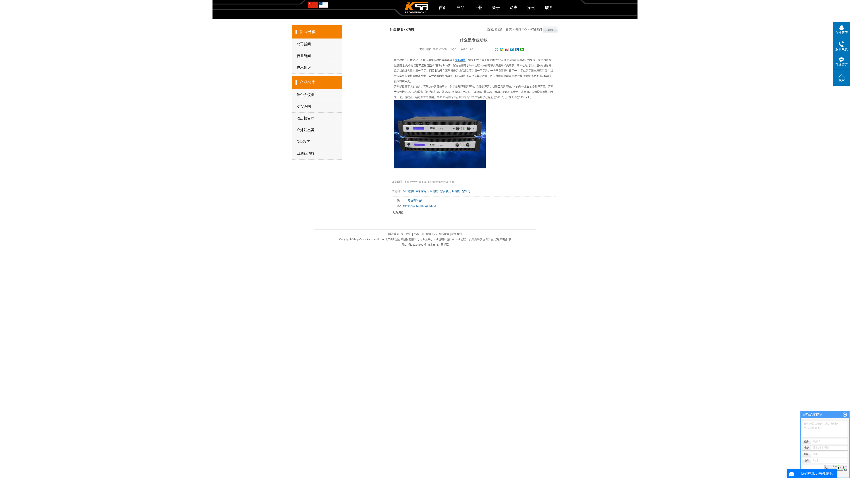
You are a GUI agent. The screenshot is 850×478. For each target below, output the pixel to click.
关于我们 (406, 234)
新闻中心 (521, 29)
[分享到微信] (522, 49)
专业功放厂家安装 (437, 191)
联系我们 (456, 234)
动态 (514, 8)
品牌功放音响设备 (482, 239)
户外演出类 (305, 130)
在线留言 (444, 234)
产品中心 (418, 234)
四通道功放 (305, 153)
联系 (549, 8)
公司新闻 (304, 44)
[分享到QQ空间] (502, 49)
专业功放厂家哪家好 (414, 191)
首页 (443, 8)
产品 (460, 8)
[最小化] (845, 414)
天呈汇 (445, 244)
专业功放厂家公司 (459, 191)
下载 (478, 8)
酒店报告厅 (305, 118)
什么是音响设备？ (413, 200)
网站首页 (393, 234)
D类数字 (303, 142)
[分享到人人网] (517, 49)
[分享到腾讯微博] (512, 49)
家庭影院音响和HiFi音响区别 (419, 206)
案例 (531, 8)
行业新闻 (304, 56)
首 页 (509, 29)
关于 (496, 8)
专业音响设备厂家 (443, 239)
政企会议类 (305, 95)
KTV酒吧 (304, 106)
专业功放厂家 (463, 239)
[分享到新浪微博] (507, 49)
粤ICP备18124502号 (413, 244)
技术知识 (304, 67)
